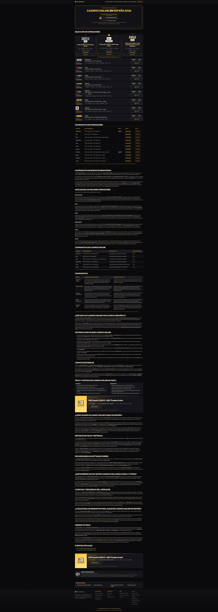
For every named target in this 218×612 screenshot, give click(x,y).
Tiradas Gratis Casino (118, 1)
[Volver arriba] (215, 609)
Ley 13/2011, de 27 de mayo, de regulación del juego (86, 549)
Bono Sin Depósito (109, 1)
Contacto (134, 597)
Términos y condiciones (124, 595)
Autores (108, 595)
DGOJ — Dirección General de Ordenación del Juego (86, 548)
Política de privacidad (124, 593)
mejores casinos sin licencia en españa (117, 585)
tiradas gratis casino (96, 432)
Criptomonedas (133, 1)
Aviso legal (122, 597)
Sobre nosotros (135, 593)
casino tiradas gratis (98, 585)
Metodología (109, 593)
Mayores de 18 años (135, 595)
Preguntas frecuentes (136, 600)
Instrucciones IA (135, 604)
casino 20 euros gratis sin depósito (112, 186)
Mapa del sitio (134, 602)
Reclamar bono (95, 407)
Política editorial (135, 598)
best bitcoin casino (132, 585)
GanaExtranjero (101, 610)
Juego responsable (111, 597)
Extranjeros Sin (126, 1)
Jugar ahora (139, 1)
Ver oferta (138, 131)
